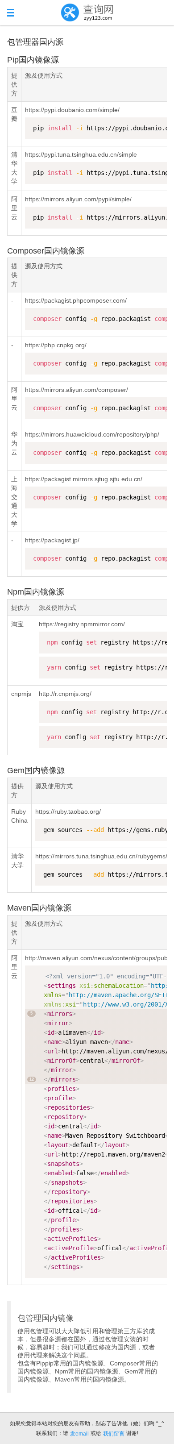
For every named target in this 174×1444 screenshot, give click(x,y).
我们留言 (113, 1434)
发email (79, 1434)
